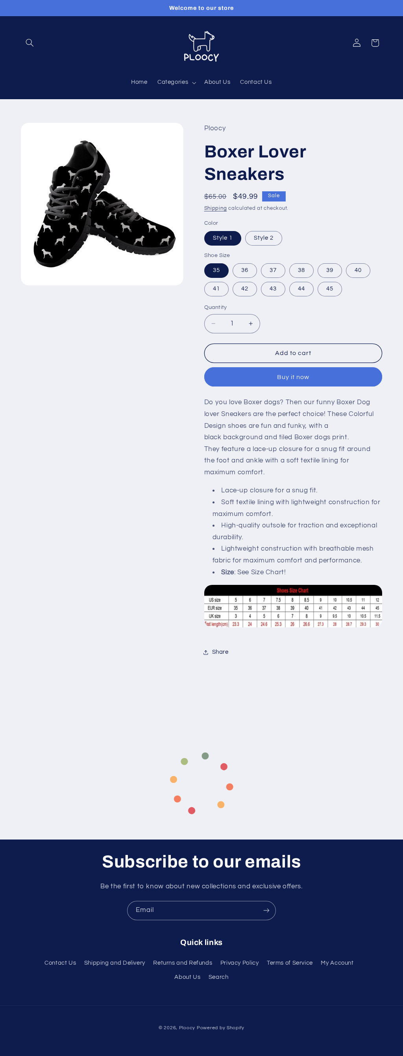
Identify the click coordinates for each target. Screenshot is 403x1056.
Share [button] (220, 652)
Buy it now (293, 377)
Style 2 (264, 238)
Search (219, 977)
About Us (187, 977)
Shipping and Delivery (114, 963)
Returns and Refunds (182, 963)
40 (358, 270)
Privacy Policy (239, 963)
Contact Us (60, 963)
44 (301, 289)
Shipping (215, 208)
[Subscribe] (266, 910)
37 (273, 270)
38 (301, 270)
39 (329, 270)
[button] (30, 43)
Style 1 (223, 238)
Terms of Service (290, 963)
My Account (337, 963)
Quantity (215, 307)
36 (244, 270)
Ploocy (187, 1028)
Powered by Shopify (220, 1028)
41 (216, 289)
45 (329, 289)
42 (244, 289)
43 (273, 289)
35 (216, 270)
